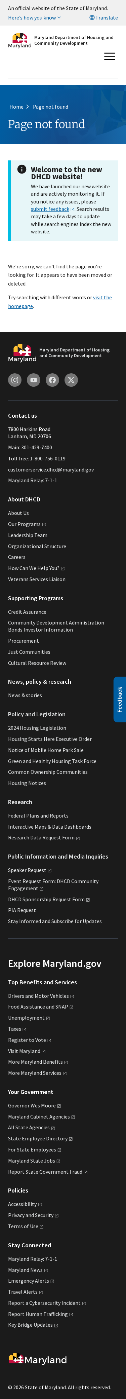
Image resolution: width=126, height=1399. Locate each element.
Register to (27, 1039)
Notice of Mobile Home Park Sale (46, 750)
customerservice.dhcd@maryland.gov (51, 469)
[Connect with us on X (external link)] (71, 380)
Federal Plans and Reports (38, 815)
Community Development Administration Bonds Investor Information (56, 626)
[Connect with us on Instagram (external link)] (15, 380)
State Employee (38, 1138)
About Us (18, 512)
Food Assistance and (38, 1006)
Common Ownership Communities (48, 771)
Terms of (23, 1226)
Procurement (23, 640)
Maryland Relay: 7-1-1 (32, 480)
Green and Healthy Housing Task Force (52, 761)
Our (24, 524)
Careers (17, 557)
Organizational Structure (37, 546)
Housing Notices (27, 783)
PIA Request (22, 910)
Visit (24, 1051)
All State (29, 1127)
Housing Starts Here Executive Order (50, 738)
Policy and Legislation (37, 714)
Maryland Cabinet (39, 1116)
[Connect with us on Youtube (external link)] (33, 380)
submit (50, 208)
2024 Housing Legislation (37, 727)
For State (32, 1149)
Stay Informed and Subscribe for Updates (55, 921)
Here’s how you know (32, 17)
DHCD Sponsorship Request (46, 899)
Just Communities (29, 651)
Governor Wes (32, 1105)
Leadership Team (27, 535)
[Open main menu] (110, 56)
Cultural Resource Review (37, 662)
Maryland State (31, 1160)
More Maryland (35, 1061)
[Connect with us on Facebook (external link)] (52, 380)
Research (20, 802)
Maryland (25, 1269)
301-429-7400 (36, 447)
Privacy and (30, 1215)
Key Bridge (30, 1324)
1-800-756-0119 (48, 458)
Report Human (38, 1314)
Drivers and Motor (38, 995)
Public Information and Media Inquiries (58, 856)
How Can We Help (33, 568)
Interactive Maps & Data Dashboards (49, 826)
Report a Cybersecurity (44, 1302)
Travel (23, 1291)
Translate (106, 17)
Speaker (27, 870)
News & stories (25, 695)
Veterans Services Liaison (37, 579)
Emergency (28, 1280)
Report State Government (45, 1171)
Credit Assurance (27, 611)
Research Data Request (41, 837)
